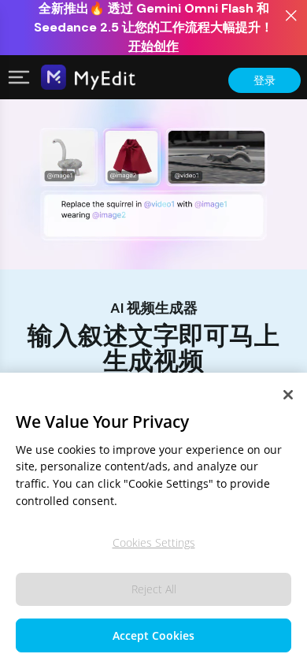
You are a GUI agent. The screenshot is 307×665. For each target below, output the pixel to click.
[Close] (288, 394)
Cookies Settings (154, 542)
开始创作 (153, 46)
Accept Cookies (153, 635)
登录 (264, 80)
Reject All (153, 588)
